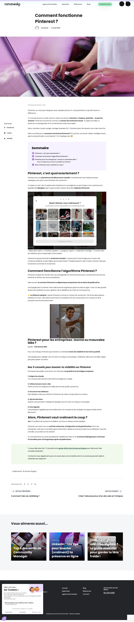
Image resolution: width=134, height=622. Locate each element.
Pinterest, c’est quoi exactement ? (47, 153)
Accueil (64, 588)
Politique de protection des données (57, 614)
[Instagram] (121, 3)
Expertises (65, 4)
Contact (86, 594)
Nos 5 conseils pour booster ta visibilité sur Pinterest (54, 162)
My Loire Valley (109, 593)
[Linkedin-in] (128, 3)
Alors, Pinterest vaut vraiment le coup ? (49, 165)
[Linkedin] (35, 484)
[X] (28, 484)
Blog (88, 4)
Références (78, 4)
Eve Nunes (44, 28)
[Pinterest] (31, 484)
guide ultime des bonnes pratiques (72, 448)
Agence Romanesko (50, 4)
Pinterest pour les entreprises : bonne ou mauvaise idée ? (56, 159)
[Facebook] (24, 484)
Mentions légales (75, 614)
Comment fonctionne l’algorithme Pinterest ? (51, 156)
